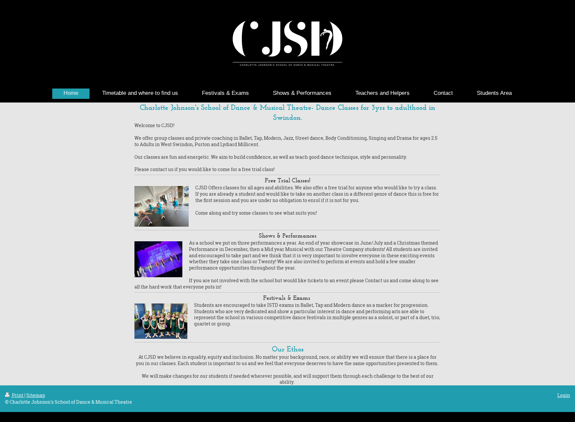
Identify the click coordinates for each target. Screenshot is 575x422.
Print (17, 395)
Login (563, 395)
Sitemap (35, 395)
